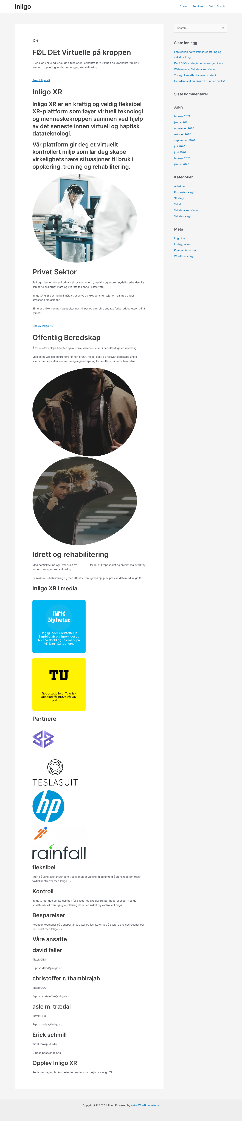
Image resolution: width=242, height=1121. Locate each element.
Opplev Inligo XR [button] (42, 326)
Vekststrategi (182, 216)
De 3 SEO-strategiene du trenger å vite (198, 63)
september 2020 (184, 140)
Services (197, 6)
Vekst (177, 204)
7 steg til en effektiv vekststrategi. (195, 75)
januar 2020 (181, 164)
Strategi (179, 198)
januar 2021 (181, 122)
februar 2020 (182, 158)
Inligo (23, 6)
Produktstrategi (184, 192)
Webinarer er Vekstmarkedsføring (195, 69)
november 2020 (184, 128)
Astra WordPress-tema (145, 1105)
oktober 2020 (182, 134)
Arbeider (179, 186)
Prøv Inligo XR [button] (41, 80)
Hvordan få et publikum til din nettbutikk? (200, 81)
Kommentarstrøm (185, 250)
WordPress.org (183, 256)
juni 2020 (180, 152)
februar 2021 (182, 116)
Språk (183, 6)
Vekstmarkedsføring (186, 210)
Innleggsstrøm (183, 244)
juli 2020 (179, 146)
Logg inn (179, 238)
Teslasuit (83, 565)
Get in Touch (217, 6)
